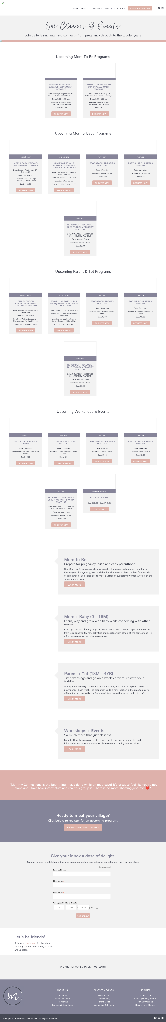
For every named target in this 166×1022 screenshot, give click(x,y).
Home (75, 8)
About (84, 8)
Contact (119, 8)
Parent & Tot (104, 1001)
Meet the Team (62, 998)
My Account (145, 994)
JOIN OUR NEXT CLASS (140, 8)
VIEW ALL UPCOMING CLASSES (83, 827)
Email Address (60, 870)
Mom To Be (103, 994)
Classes (96, 8)
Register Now (61, 113)
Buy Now (99, 508)
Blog (107, 8)
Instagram (31, 942)
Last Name (58, 892)
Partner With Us (145, 1001)
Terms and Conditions (62, 1004)
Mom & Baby (104, 998)
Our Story (62, 994)
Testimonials (62, 1001)
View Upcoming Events (145, 998)
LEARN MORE (74, 584)
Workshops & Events (104, 1004)
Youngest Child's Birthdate (65, 903)
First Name (58, 881)
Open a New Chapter (145, 1004)
